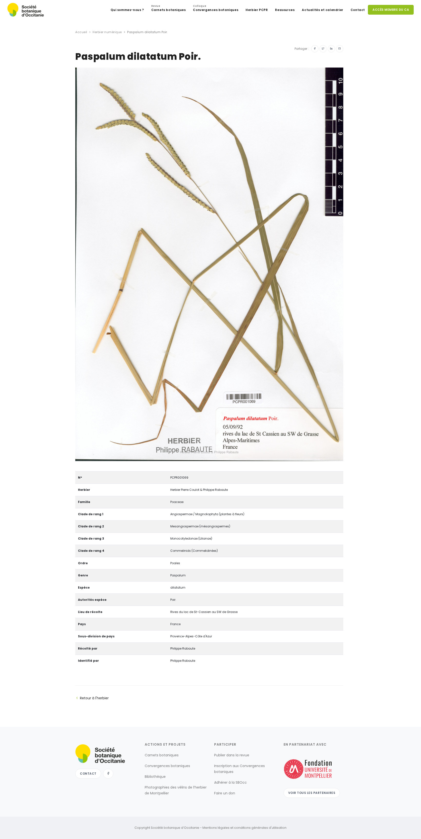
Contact (358, 10)
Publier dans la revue (231, 755)
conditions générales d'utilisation (260, 827)
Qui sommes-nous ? (127, 10)
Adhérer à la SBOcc (230, 782)
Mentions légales (216, 827)
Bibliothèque (155, 776)
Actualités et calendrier (322, 10)
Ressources (285, 10)
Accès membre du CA (391, 10)
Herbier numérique (107, 32)
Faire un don (224, 793)
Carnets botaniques (168, 8)
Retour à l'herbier (94, 698)
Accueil (81, 32)
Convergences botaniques (215, 8)
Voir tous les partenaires (311, 793)
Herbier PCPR (257, 10)
